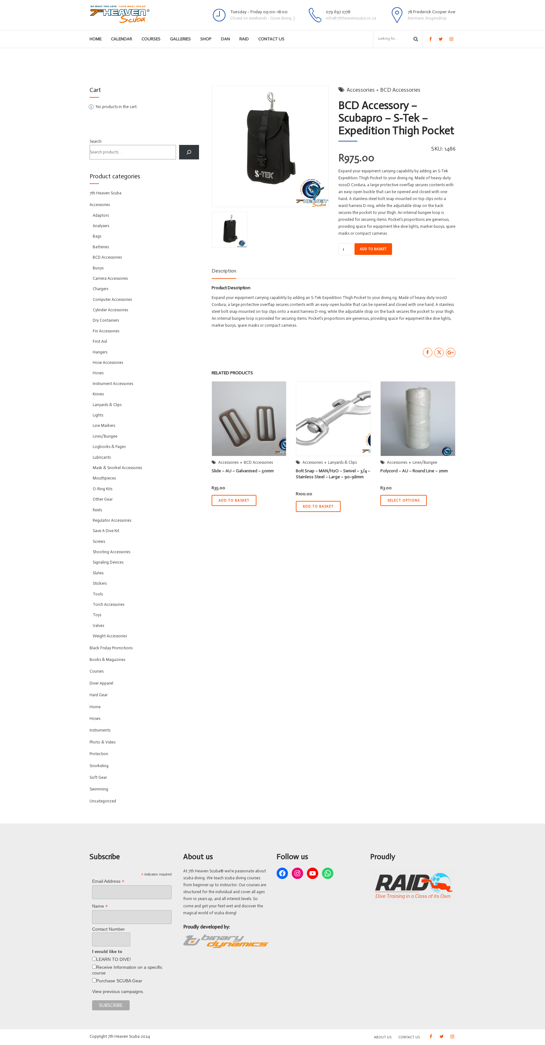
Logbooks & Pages (109, 446)
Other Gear (103, 499)
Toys (97, 614)
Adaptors (101, 215)
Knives (98, 394)
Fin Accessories (106, 331)
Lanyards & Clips (342, 462)
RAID (244, 39)
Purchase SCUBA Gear (119, 980)
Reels (97, 510)
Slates (98, 573)
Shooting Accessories (111, 551)
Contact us (271, 39)
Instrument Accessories (113, 383)
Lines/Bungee (425, 462)
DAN (225, 39)
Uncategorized (103, 801)
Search (96, 141)
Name (100, 906)
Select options (403, 500)
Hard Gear (99, 694)
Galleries (180, 39)
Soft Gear (98, 777)
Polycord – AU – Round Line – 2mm (414, 471)
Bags (97, 236)
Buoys (98, 268)
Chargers (100, 288)
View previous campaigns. (118, 991)
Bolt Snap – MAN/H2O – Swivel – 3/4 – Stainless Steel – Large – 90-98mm (333, 473)
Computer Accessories (112, 299)
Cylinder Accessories (110, 309)
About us (382, 1037)
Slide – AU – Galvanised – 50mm (243, 471)
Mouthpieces (104, 478)
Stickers (100, 583)
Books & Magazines (107, 659)
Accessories (361, 89)
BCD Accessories (400, 89)
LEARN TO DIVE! (113, 959)
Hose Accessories (108, 362)
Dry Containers (106, 320)
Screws (99, 541)
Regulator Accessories (112, 520)
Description (224, 271)
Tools (98, 594)
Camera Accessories (110, 278)
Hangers (100, 352)
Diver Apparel (101, 683)
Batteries (101, 246)
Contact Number (108, 929)
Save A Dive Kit (106, 530)
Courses (151, 39)
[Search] (189, 152)
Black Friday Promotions (111, 648)
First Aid (100, 341)
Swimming (99, 789)
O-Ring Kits (102, 488)
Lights (98, 415)
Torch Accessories (108, 604)
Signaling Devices (108, 562)
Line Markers (104, 425)
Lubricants (102, 457)
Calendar (121, 39)
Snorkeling (99, 765)
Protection (99, 753)
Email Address (108, 881)
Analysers (101, 225)
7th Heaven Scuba (105, 193)
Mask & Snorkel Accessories (117, 467)
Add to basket (373, 249)
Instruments (100, 730)
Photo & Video (103, 742)
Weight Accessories (110, 636)
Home (96, 39)
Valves (98, 625)
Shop (206, 39)
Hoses (98, 372)
